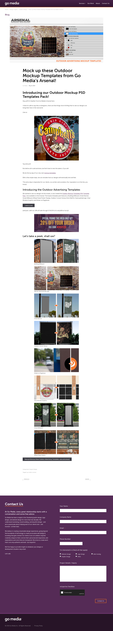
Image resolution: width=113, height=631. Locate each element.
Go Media (25, 85)
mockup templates (50, 173)
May (30, 85)
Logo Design (81, 554)
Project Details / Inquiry (68, 563)
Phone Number (65, 539)
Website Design (66, 554)
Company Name (65, 517)
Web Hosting (97, 554)
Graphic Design (23, 9)
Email (62, 528)
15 (31, 85)
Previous (26, 479)
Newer (87, 479)
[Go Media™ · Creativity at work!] (12, 3)
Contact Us (105, 3)
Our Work (90, 3)
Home (6, 9)
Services (81, 3)
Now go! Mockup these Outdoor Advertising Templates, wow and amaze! (47, 459)
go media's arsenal (31, 472)
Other (79, 556)
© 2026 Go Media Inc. (11, 626)
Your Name (64, 506)
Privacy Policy (38, 626)
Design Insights (13, 9)
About (98, 3)
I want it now (29, 205)
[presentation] (72, 592)
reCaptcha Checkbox (67, 587)
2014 (34, 85)
